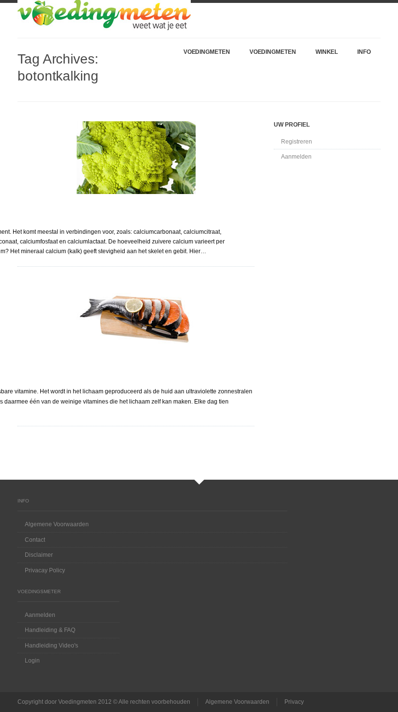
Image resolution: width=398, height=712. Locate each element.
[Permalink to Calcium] (135, 157)
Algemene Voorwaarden (57, 524)
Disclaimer (39, 554)
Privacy (294, 701)
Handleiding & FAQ (50, 630)
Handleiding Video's (51, 645)
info (364, 52)
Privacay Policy (45, 570)
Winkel (326, 52)
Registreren (296, 141)
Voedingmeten (206, 52)
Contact (35, 539)
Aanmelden (296, 156)
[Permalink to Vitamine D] (135, 317)
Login (32, 660)
